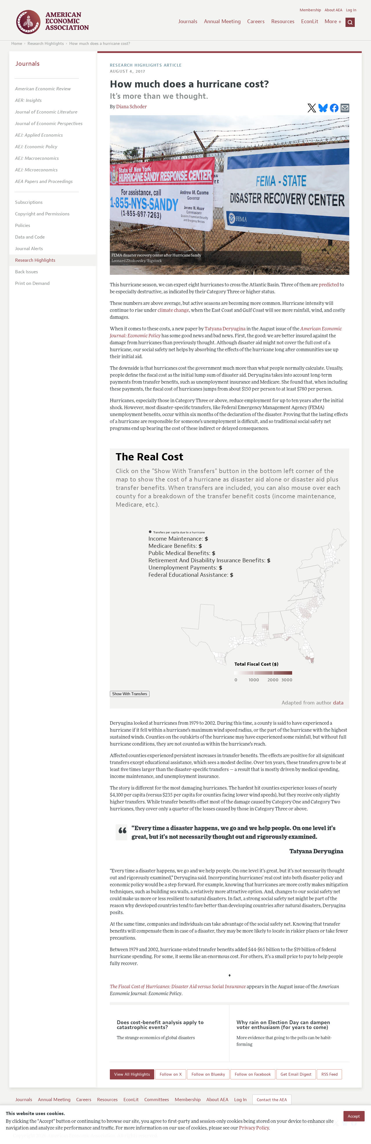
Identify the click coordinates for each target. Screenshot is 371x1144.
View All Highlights (132, 1074)
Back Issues (26, 272)
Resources (282, 21)
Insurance (235, 987)
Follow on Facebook (253, 1074)
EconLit (309, 21)
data (338, 703)
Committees (156, 1100)
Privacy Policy (254, 1128)
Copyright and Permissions (42, 214)
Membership (310, 10)
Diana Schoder (131, 107)
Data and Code (30, 237)
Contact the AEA (272, 1099)
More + (333, 21)
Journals (187, 21)
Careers (256, 21)
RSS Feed (329, 1074)
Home (16, 43)
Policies (22, 225)
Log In (351, 10)
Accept (354, 1116)
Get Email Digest (296, 1074)
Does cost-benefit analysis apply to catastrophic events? (160, 1025)
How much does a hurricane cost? (99, 43)
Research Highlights (46, 43)
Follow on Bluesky (208, 1074)
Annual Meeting (222, 21)
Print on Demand (32, 283)
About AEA (333, 10)
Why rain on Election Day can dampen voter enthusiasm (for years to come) (283, 1025)
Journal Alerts (29, 249)
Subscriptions (29, 202)
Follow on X (171, 1074)
